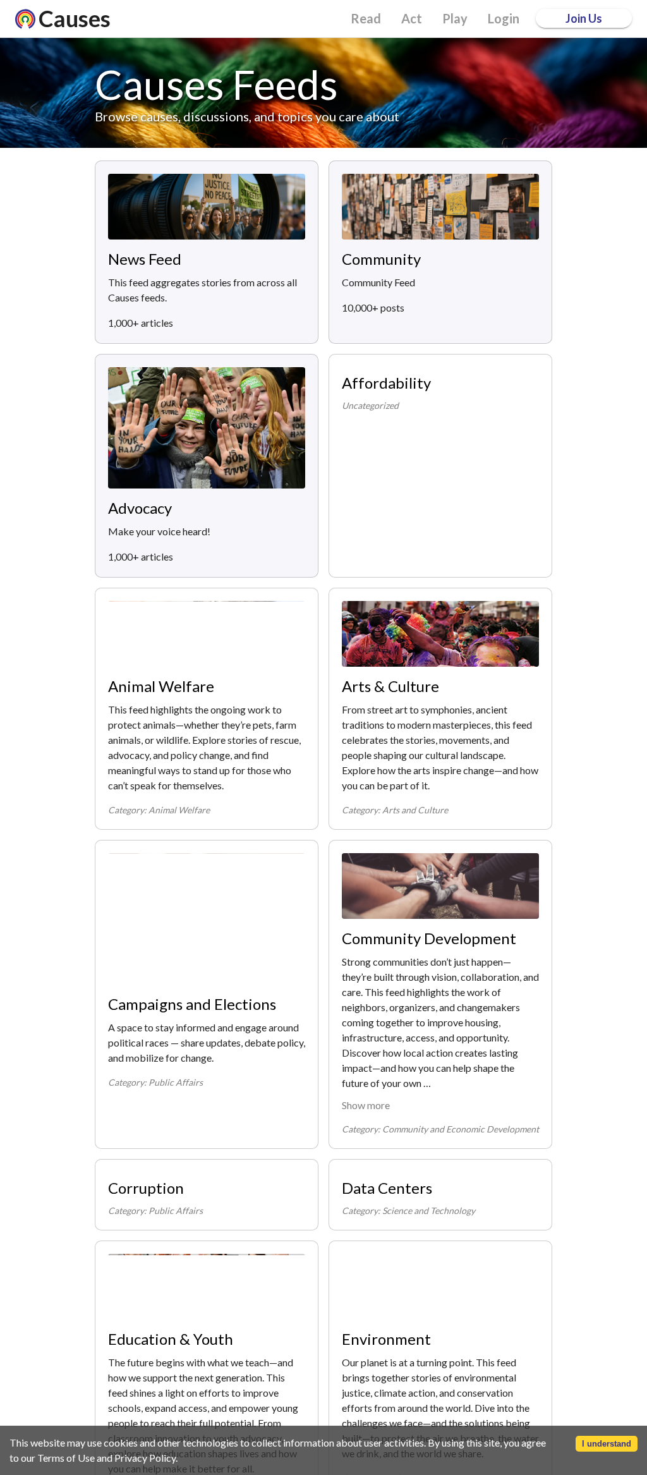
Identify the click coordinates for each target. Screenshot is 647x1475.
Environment (386, 1339)
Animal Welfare (161, 686)
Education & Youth (170, 1339)
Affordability (386, 382)
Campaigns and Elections (192, 1004)
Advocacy (140, 508)
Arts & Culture (390, 686)
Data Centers (387, 1188)
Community (381, 259)
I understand (606, 1443)
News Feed (144, 259)
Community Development (429, 938)
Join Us (583, 18)
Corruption (146, 1188)
